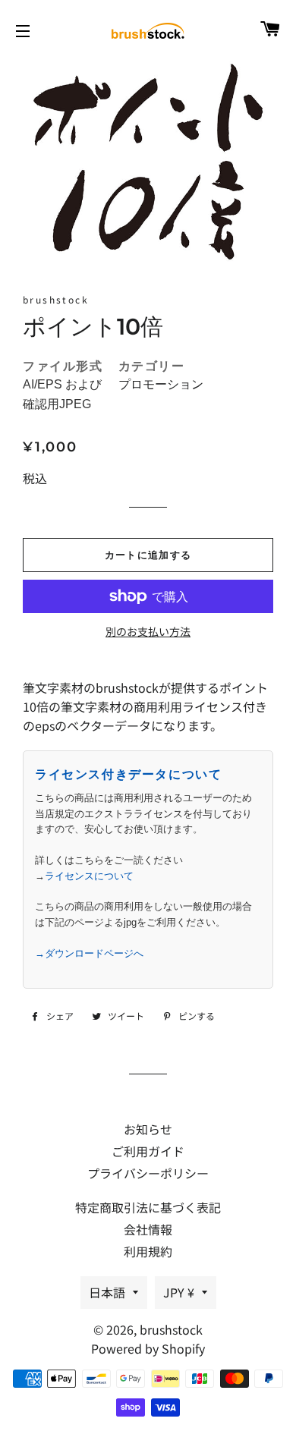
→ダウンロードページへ (89, 953)
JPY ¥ (178, 1292)
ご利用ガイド (148, 1151)
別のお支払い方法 (148, 631)
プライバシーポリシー (148, 1173)
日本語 (107, 1292)
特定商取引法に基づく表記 (148, 1207)
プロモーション (160, 384)
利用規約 (148, 1251)
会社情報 (148, 1229)
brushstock (171, 1329)
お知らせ (148, 1129)
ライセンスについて (89, 876)
